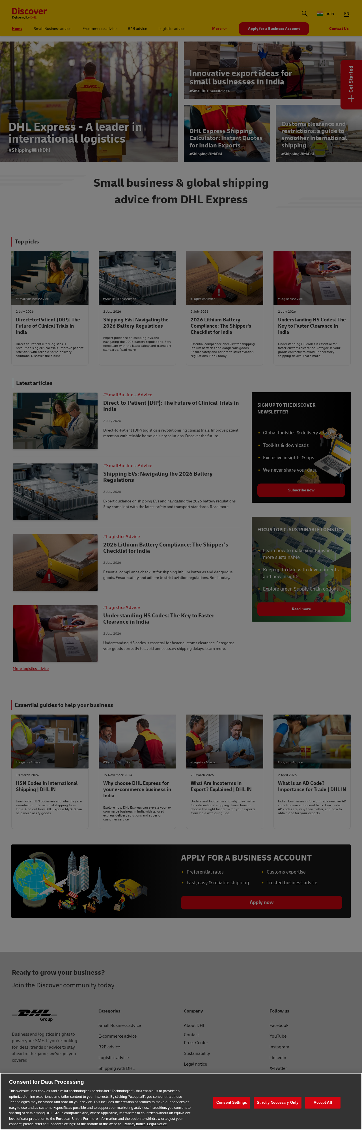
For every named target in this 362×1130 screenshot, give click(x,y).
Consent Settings (231, 1102)
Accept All (323, 1102)
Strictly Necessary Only (277, 1102)
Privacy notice (135, 1124)
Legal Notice (157, 1124)
